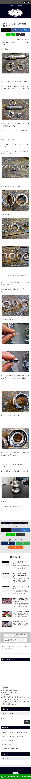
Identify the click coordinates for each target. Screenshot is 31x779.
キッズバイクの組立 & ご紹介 (10, 748)
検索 (2, 718)
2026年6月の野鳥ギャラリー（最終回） (13, 736)
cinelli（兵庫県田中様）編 (21, 523)
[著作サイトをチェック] (8, 543)
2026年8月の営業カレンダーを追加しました (14, 732)
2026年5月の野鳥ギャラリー (10, 740)
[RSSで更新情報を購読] (15, 547)
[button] (20, 34)
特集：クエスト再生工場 (8, 523)
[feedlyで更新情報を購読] (23, 543)
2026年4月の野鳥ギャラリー (10, 744)
